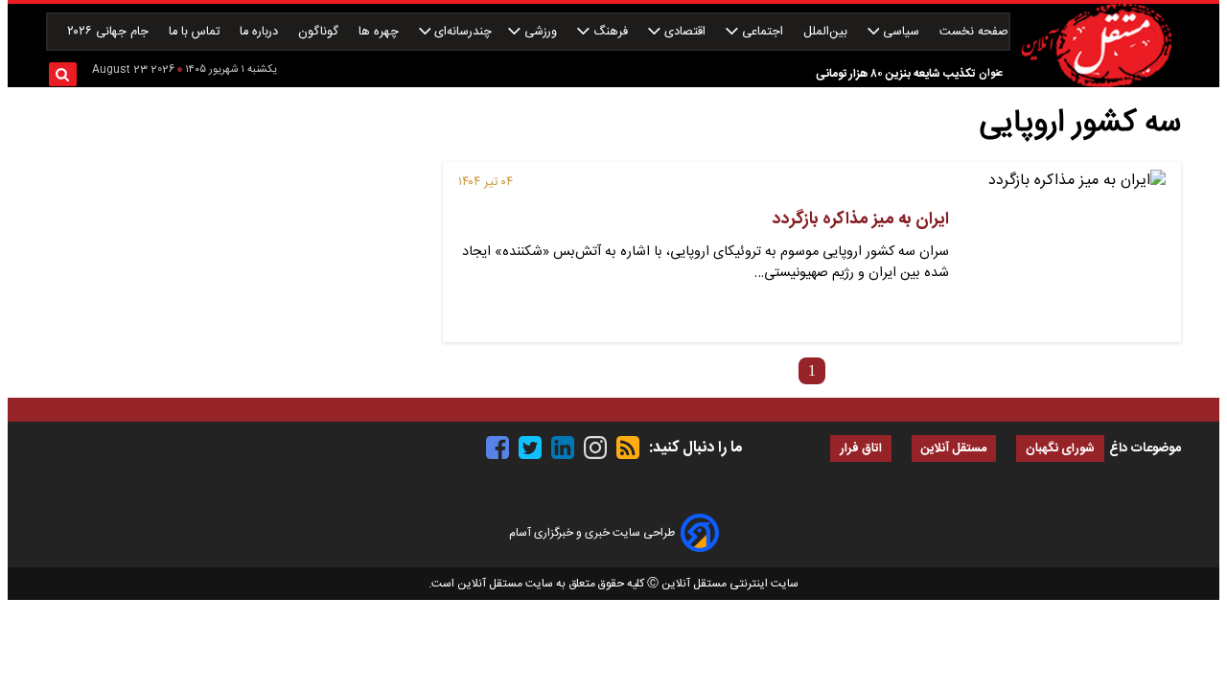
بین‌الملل (827, 32)
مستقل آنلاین (953, 449)
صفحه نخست (973, 32)
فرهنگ (611, 32)
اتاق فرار (861, 449)
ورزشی (541, 32)
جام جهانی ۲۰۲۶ (109, 32)
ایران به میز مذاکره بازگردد (861, 219)
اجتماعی (762, 32)
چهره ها (381, 32)
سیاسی (901, 32)
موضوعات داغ (1145, 448)
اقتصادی (684, 32)
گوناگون (320, 32)
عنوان (991, 73)
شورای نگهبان (1060, 449)
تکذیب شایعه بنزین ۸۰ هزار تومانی (895, 73)
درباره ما (261, 32)
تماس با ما (196, 32)
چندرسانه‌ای (461, 32)
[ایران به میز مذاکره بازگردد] (1065, 252)
